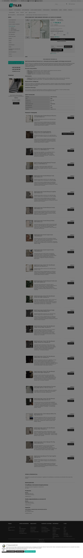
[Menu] (5, 544)
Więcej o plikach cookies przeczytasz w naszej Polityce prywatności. (14, 549)
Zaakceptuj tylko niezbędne (9, 551)
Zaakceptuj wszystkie (30, 551)
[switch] (4, 550)
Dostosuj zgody (20, 551)
